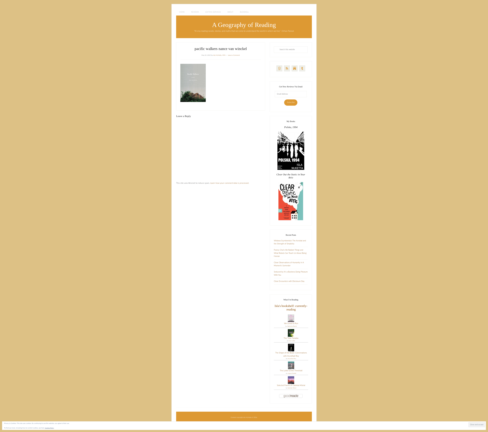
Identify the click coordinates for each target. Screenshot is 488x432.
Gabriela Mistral (292, 388)
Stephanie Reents (292, 326)
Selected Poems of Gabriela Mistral (291, 385)
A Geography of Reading (244, 24)
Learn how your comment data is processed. (229, 183)
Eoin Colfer (292, 340)
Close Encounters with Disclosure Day (289, 281)
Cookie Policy (49, 428)
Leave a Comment (234, 55)
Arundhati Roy (292, 358)
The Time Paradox (291, 338)
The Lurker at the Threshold (291, 371)
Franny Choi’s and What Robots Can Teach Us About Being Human (290, 253)
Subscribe (291, 102)
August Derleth (292, 373)
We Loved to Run (291, 323)
